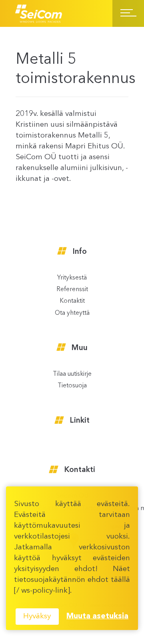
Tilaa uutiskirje (72, 374)
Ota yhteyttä (72, 313)
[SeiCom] (38, 13)
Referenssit (72, 290)
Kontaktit (72, 301)
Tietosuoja (72, 386)
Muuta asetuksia (97, 616)
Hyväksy (37, 616)
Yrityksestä (72, 278)
